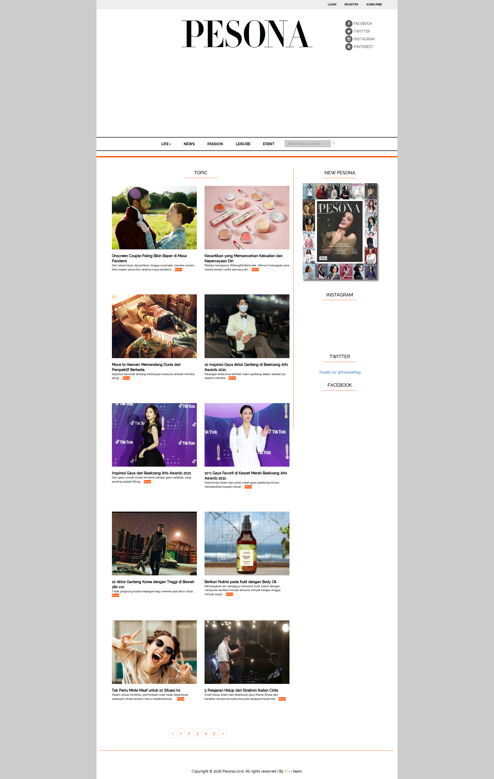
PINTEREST (357, 47)
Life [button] (165, 144)
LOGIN (332, 4)
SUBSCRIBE (374, 4)
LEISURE (243, 144)
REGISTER (351, 4)
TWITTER (357, 31)
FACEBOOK (357, 24)
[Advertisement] (247, 98)
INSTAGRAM (357, 39)
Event (269, 144)
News (189, 144)
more (178, 269)
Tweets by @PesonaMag (340, 372)
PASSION (215, 144)
